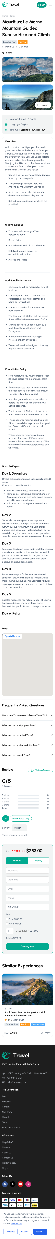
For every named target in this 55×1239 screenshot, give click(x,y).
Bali (4, 1096)
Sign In (41, 4)
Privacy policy (9, 1162)
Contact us (7, 1157)
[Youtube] (20, 1184)
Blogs (4, 1168)
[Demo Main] (10, 4)
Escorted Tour (9, 42)
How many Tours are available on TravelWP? (24, 715)
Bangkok (6, 1101)
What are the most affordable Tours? (21, 745)
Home (5, 16)
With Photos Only (20, 818)
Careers (6, 1147)
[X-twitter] (13, 1184)
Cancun (6, 1106)
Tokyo (5, 1122)
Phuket (5, 1117)
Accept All (40, 1231)
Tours (12, 16)
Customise (10, 1231)
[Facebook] (5, 1184)
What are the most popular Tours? (19, 725)
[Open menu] (51, 5)
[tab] (17, 860)
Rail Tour (22, 42)
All (6, 818)
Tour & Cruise (38, 1024)
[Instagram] (28, 1184)
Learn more (16, 1223)
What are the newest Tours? (16, 755)
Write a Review (42, 770)
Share (9, 52)
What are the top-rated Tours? (17, 735)
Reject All (25, 1231)
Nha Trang (7, 1112)
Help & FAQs (8, 1142)
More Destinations (11, 1127)
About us (6, 1152)
